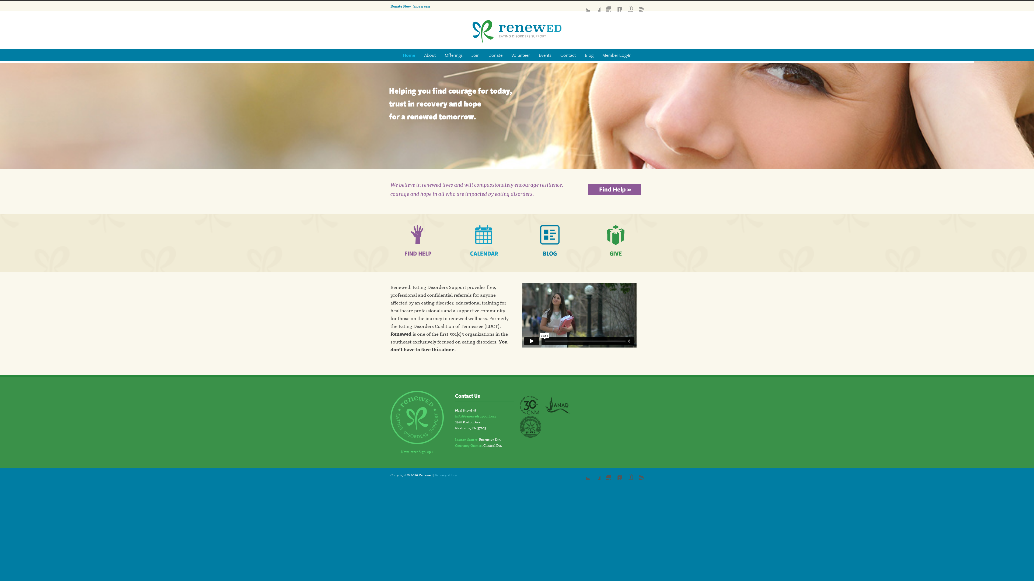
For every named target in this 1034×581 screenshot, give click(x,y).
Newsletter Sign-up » (417, 451)
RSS (638, 6)
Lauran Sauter (466, 439)
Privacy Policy (446, 475)
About (430, 55)
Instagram (605, 6)
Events (545, 55)
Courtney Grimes (468, 445)
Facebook (595, 6)
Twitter (584, 6)
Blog (589, 55)
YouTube (627, 6)
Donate (495, 55)
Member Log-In (616, 55)
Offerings (454, 55)
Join (475, 55)
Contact (568, 55)
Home (409, 55)
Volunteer (520, 55)
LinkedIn (616, 6)
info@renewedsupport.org (475, 416)
